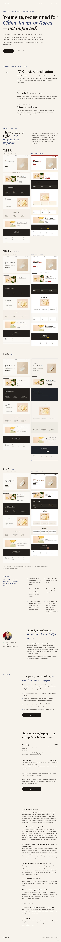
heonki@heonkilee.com (22, 51)
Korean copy (39, 3)
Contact (51, 3)
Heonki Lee (6, 3)
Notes (45, 3)
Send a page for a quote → (32, 715)
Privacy (56, 3)
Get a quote (8, 51)
